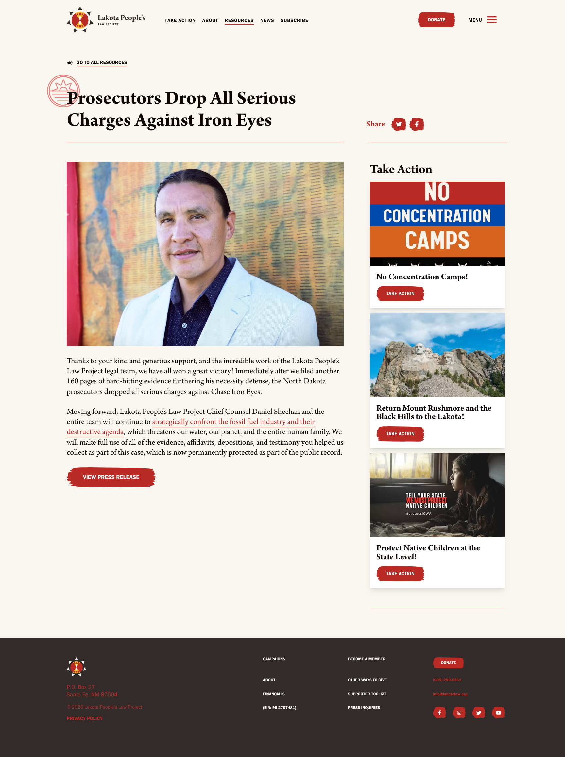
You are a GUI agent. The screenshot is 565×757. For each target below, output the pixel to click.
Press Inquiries (364, 707)
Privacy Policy (84, 718)
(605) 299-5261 (447, 680)
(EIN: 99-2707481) (279, 707)
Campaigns (274, 659)
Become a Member (366, 659)
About (210, 20)
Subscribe (294, 20)
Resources (239, 20)
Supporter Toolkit (367, 694)
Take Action (180, 20)
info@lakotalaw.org (450, 694)
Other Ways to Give (367, 680)
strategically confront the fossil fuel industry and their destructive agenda (191, 426)
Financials (274, 694)
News (267, 20)
